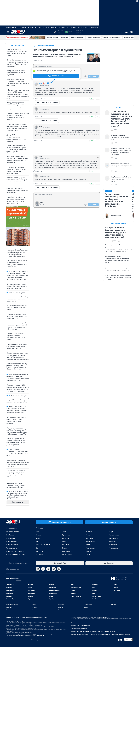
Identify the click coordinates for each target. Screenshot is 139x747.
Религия (88, 551)
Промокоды (93, 27)
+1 (92, 98)
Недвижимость (12, 27)
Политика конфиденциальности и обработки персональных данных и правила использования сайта (100, 634)
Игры (85, 27)
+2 (92, 140)
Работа (88, 545)
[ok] (48, 569)
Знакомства (24, 27)
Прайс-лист (10, 535)
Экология (112, 541)
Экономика (113, 545)
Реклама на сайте (12, 532)
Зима (64, 532)
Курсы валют (72, 27)
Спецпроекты (113, 548)
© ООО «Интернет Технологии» (39, 640)
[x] (59, 569)
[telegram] (38, 569)
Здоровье (39, 554)
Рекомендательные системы (79, 628)
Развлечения (90, 548)
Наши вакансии (12, 545)
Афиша (53, 27)
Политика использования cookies (80, 625)
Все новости (18, 45)
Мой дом (65, 545)
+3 (92, 116)
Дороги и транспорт (43, 545)
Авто (37, 532)
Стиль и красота (114, 535)
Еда (37, 548)
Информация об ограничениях (80, 623)
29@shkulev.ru (28, 632)
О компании (10, 538)
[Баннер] (37, 37)
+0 (92, 171)
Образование (67, 554)
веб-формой (40, 635)
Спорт (111, 532)
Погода (33, 27)
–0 (97, 98)
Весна (38, 538)
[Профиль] (131, 32)
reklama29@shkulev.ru (105, 617)
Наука (64, 548)
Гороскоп (61, 27)
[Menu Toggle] (7, 32)
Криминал (66, 535)
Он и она (89, 532)
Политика (89, 538)
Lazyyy (40, 83)
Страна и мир (113, 538)
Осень (88, 535)
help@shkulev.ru (19, 635)
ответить (38, 98)
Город (38, 541)
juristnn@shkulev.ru (52, 634)
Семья (88, 554)
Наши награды (11, 541)
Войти (42, 204)
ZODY (80, 27)
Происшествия (91, 541)
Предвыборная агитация (15, 551)
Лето (64, 541)
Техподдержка (11, 548)
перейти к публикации (45, 45)
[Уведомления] (126, 32)
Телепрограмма (44, 27)
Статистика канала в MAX (15, 554)
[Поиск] (121, 32)
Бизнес (38, 535)
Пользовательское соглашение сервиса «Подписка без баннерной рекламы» (93, 631)
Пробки (70, 32)
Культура (65, 538)
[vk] (43, 569)
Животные (40, 551)
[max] (54, 569)
